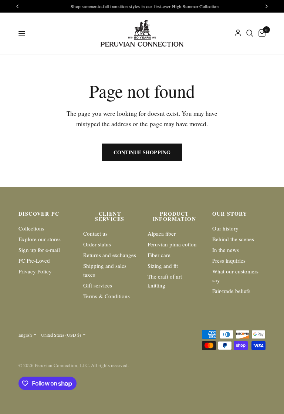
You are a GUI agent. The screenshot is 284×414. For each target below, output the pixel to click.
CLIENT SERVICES (109, 216)
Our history (225, 228)
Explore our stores (39, 239)
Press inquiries (229, 260)
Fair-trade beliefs (231, 290)
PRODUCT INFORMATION (174, 216)
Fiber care (159, 255)
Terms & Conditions (106, 296)
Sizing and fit (163, 265)
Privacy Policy (35, 271)
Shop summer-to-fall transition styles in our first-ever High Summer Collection (142, 6)
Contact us (95, 233)
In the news (225, 249)
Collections (31, 228)
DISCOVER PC (38, 213)
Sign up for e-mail (39, 249)
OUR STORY (229, 213)
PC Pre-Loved (34, 260)
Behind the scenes (233, 239)
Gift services (97, 285)
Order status (97, 244)
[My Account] (238, 33)
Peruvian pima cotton (172, 244)
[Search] (250, 33)
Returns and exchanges (109, 255)
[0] (261, 33)
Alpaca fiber (162, 233)
